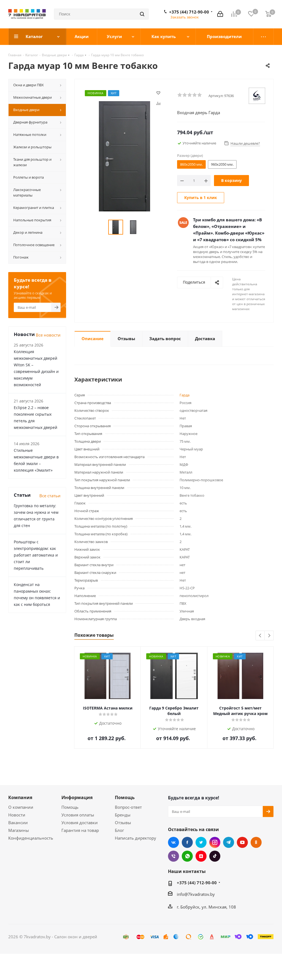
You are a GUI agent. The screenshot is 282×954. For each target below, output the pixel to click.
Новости (16, 815)
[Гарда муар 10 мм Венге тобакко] (124, 155)
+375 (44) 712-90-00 (189, 11)
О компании (20, 807)
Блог (119, 830)
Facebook (187, 842)
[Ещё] (263, 36)
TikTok (214, 856)
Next (269, 636)
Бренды (123, 815)
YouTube (242, 842)
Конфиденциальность (30, 838)
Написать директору (135, 838)
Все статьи (50, 495)
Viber (173, 856)
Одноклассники (256, 842)
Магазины (18, 830)
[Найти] (142, 14)
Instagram (214, 842)
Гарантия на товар (80, 830)
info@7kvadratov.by (196, 894)
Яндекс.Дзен (201, 856)
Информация (77, 797)
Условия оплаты (77, 815)
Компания (20, 797)
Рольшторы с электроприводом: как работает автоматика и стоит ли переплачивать (36, 555)
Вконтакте (173, 842)
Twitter (201, 842)
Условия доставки (79, 822)
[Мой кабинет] (220, 14)
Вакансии (18, 822)
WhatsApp (187, 856)
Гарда (184, 395)
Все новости (48, 335)
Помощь (69, 807)
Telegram (228, 842)
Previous (260, 636)
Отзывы (123, 822)
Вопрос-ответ (128, 807)
